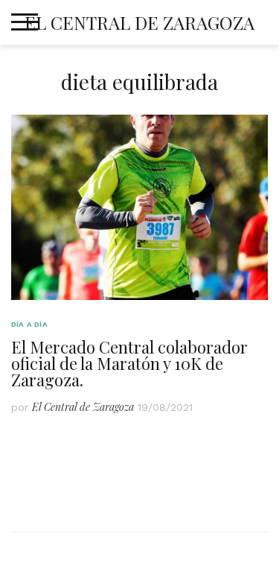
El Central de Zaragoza (139, 22)
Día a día (29, 324)
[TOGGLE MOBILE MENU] (24, 22)
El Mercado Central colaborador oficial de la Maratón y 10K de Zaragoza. (129, 363)
